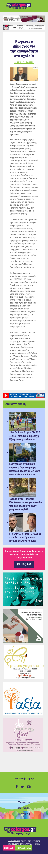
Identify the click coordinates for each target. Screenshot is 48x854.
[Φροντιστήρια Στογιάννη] (24, 18)
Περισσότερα (24, 848)
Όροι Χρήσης (24, 808)
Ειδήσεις (29, 62)
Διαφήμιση (24, 813)
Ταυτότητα (24, 802)
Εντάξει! (8, 848)
